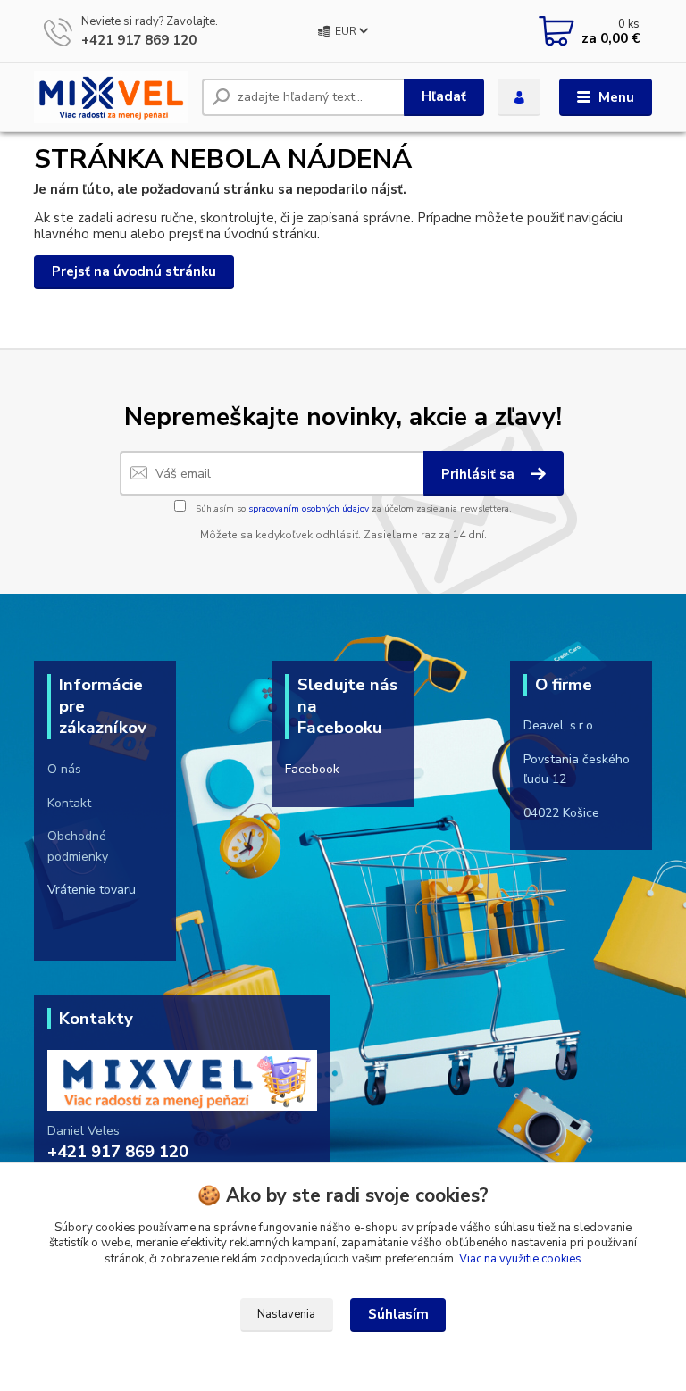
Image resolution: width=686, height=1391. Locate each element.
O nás (64, 769)
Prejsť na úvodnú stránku (134, 271)
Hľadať (444, 96)
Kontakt (69, 803)
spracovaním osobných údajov (308, 509)
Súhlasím (398, 1314)
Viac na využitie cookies (520, 1259)
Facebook (312, 769)
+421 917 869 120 (139, 40)
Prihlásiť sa (479, 474)
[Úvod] (111, 96)
